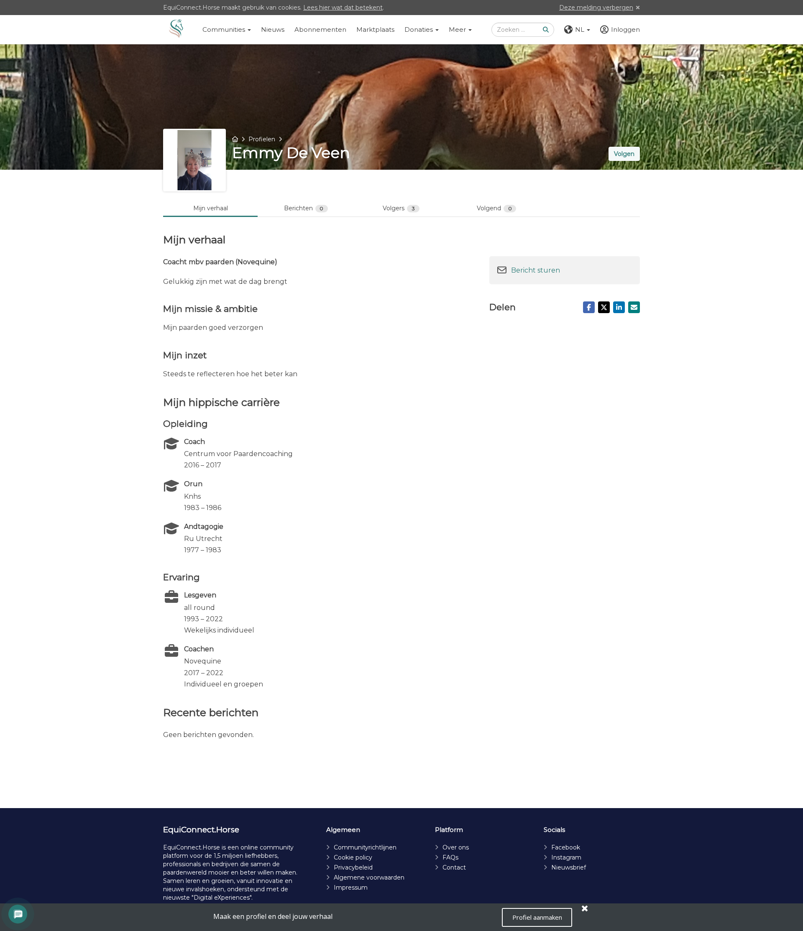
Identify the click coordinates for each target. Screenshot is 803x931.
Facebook (565, 847)
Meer (458, 29)
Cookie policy (353, 857)
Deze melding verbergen (596, 7)
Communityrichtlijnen (365, 847)
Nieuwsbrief (568, 867)
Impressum (351, 887)
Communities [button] (224, 29)
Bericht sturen (535, 270)
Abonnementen (320, 29)
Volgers (399, 208)
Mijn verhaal (210, 208)
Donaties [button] (419, 29)
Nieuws (272, 29)
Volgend (494, 208)
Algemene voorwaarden (369, 877)
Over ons (455, 847)
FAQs (450, 857)
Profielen (261, 139)
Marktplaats (375, 29)
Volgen (624, 154)
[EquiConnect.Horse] (176, 29)
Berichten (304, 208)
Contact (454, 867)
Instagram (566, 857)
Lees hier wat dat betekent (343, 7)
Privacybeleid (353, 867)
